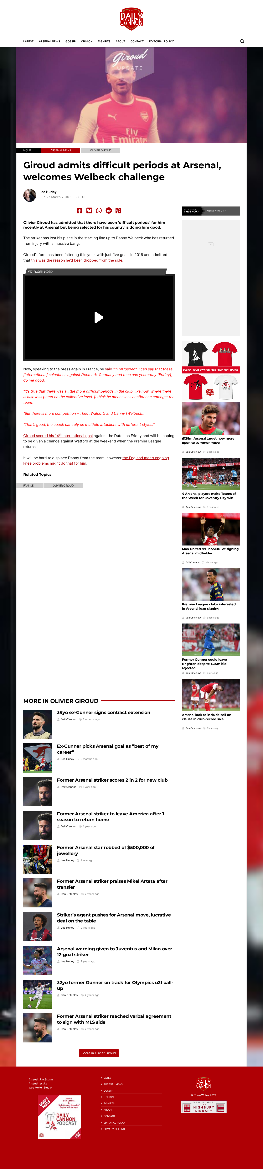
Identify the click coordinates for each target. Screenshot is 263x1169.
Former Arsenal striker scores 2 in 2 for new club (112, 780)
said (109, 369)
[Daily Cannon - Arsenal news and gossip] (131, 19)
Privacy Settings (115, 1129)
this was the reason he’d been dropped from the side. (77, 260)
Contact (137, 41)
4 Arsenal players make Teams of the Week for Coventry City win (209, 496)
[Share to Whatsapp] (99, 210)
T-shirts (104, 41)
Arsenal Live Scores (41, 1079)
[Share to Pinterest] (118, 210)
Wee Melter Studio (40, 1087)
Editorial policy (161, 41)
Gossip (70, 41)
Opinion (86, 41)
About (120, 41)
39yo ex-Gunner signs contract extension (103, 712)
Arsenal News (49, 41)
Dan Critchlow (69, 894)
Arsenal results (38, 1083)
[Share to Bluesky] (89, 210)
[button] (242, 41)
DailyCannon (68, 719)
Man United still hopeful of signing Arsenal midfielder (210, 551)
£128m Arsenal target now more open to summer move (208, 440)
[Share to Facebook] (79, 210)
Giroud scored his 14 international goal (58, 435)
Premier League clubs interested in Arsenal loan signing (209, 606)
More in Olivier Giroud (61, 700)
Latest (28, 41)
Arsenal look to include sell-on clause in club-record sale (206, 717)
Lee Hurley (48, 192)
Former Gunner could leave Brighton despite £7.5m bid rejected (204, 664)
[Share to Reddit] (109, 210)
